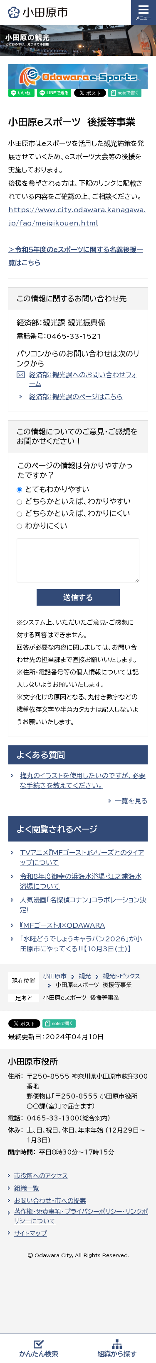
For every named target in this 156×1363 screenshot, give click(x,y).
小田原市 (38, 12)
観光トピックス (121, 976)
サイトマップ (30, 1233)
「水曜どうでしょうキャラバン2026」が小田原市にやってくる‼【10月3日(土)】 (81, 944)
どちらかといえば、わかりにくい (77, 513)
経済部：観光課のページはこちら (76, 396)
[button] (143, 12)
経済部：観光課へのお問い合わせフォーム (83, 379)
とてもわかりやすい (57, 489)
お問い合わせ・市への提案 (50, 1201)
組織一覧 (26, 1188)
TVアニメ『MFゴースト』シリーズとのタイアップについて (82, 857)
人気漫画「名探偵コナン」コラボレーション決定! (83, 905)
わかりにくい (46, 525)
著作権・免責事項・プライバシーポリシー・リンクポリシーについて (81, 1216)
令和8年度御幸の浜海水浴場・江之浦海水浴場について (80, 881)
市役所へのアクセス (41, 1176)
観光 (85, 976)
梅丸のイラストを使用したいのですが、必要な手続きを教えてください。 (83, 780)
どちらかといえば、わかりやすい (78, 501)
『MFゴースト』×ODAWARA (62, 925)
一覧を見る (131, 801)
